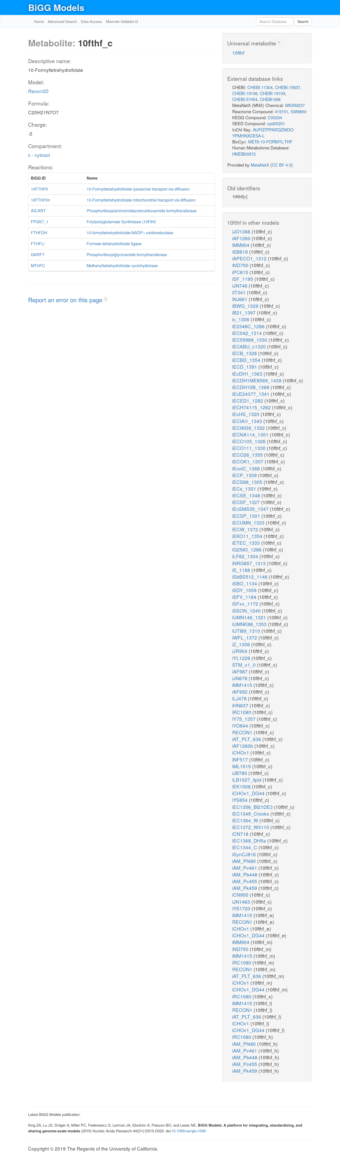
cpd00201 (276, 123)
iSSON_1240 (247, 610)
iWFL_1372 (245, 637)
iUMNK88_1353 (250, 624)
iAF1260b (243, 745)
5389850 (298, 111)
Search (303, 21)
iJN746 (240, 285)
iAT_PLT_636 (247, 739)
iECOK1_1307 (248, 461)
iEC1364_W (245, 820)
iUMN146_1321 (249, 617)
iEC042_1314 (247, 332)
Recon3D (38, 91)
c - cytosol (39, 154)
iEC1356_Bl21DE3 (253, 806)
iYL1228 (241, 657)
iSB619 (240, 251)
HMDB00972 (244, 154)
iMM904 (241, 244)
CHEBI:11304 (260, 87)
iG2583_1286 (247, 549)
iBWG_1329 (246, 305)
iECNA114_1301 (251, 434)
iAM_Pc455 (245, 881)
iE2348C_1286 (249, 326)
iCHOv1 (241, 752)
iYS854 (240, 799)
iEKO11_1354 (248, 536)
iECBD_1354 (247, 359)
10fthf (238, 52)
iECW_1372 (245, 529)
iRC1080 (242, 712)
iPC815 (240, 272)
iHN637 (241, 705)
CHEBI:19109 (272, 93)
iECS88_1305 (248, 481)
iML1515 (242, 766)
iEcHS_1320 (246, 414)
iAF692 (240, 691)
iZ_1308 (241, 644)
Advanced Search (62, 21)
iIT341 (239, 292)
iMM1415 (242, 684)
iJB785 (240, 772)
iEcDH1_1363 (248, 373)
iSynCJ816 (244, 854)
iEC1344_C (245, 847)
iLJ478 (240, 698)
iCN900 (241, 894)
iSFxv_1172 (245, 603)
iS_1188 (241, 569)
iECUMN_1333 (249, 522)
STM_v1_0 (244, 664)
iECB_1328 (245, 353)
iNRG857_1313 (249, 563)
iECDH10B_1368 (251, 387)
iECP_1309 (245, 475)
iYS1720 (242, 908)
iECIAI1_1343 (247, 421)
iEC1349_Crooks (251, 813)
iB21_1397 (244, 312)
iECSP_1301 (246, 515)
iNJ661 (240, 299)
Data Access (91, 21)
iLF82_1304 (245, 556)
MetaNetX (260, 165)
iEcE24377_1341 (251, 393)
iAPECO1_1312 (250, 258)
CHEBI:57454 (244, 99)
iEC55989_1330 (250, 339)
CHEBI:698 (270, 99)
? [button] (106, 299)
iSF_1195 (243, 278)
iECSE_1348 (246, 495)
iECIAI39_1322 (249, 427)
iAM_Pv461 (245, 867)
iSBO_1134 (245, 583)
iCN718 (241, 833)
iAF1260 (242, 238)
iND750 (241, 265)
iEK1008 (242, 786)
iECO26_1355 (248, 454)
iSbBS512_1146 (250, 576)
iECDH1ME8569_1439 (257, 380)
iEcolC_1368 (246, 468)
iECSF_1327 (246, 502)
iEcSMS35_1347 (251, 508)
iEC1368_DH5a (249, 840)
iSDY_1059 (245, 590)
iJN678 (240, 678)
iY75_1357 (244, 718)
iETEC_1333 (246, 542)
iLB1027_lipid (247, 779)
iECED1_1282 (248, 400)
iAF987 (240, 671)
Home (39, 21)
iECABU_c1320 (249, 346)
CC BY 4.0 (281, 165)
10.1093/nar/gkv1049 (188, 1130)
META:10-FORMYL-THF (270, 141)
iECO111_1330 (249, 447)
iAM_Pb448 (245, 874)
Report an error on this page (66, 299)
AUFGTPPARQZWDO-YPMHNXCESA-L (263, 132)
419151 (281, 111)
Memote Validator (120, 21)
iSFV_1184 (245, 596)
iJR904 (240, 650)
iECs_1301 (244, 488)
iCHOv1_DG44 (249, 793)
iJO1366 (242, 231)
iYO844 (240, 725)
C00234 (275, 117)
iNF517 (240, 759)
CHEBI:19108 (244, 93)
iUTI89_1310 (246, 630)
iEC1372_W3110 (251, 827)
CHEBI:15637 (287, 87)
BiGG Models (56, 7)
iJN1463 (241, 901)
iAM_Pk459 (245, 887)
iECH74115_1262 (252, 407)
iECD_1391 (245, 366)
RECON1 (243, 732)
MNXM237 (295, 105)
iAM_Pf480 (244, 860)
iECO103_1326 (249, 441)
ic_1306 (241, 319)
